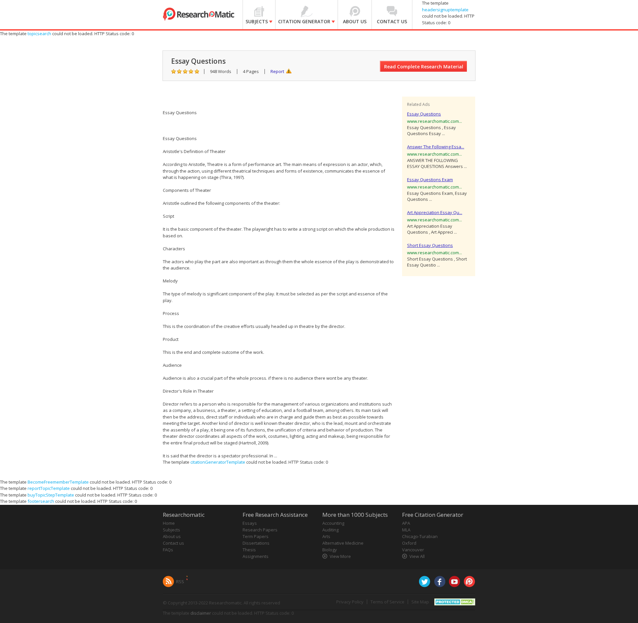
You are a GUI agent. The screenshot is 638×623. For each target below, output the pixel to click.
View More (340, 556)
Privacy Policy (350, 602)
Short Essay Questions (430, 245)
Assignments (255, 556)
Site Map (420, 602)
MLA (406, 530)
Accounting (333, 523)
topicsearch (39, 34)
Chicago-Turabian (420, 536)
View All (417, 556)
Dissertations (256, 543)
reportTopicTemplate (49, 488)
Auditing (330, 530)
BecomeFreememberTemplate (58, 482)
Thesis (249, 550)
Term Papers (255, 536)
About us (172, 536)
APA (406, 523)
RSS (180, 581)
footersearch (41, 501)
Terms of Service (387, 602)
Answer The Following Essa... (435, 147)
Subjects (171, 530)
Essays (250, 523)
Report (277, 71)
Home (169, 523)
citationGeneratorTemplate (217, 462)
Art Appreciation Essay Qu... (434, 212)
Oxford (409, 543)
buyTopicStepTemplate (51, 495)
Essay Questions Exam (430, 180)
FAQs (168, 550)
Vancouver (413, 550)
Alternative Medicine (343, 543)
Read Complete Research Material (423, 66)
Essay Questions (424, 114)
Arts (326, 536)
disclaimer (200, 613)
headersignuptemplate (445, 10)
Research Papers (260, 530)
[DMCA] (454, 601)
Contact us (173, 543)
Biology (329, 550)
